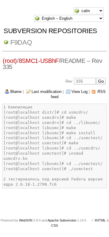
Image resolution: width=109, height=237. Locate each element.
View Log (79, 91)
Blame (15, 91)
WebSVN (25, 220)
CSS (54, 225)
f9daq (21, 42)
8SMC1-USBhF (39, 60)
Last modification (46, 91)
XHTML (100, 220)
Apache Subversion (62, 220)
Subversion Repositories (50, 31)
